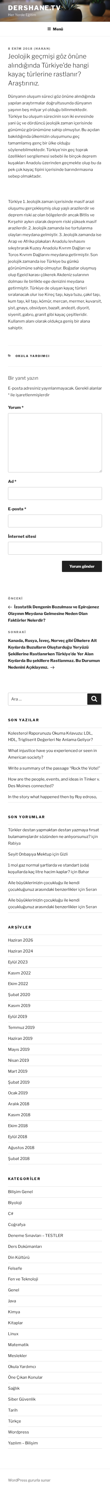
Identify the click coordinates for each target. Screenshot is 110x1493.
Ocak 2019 (18, 1093)
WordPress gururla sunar (29, 1480)
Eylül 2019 (17, 1016)
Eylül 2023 (18, 962)
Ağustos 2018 (21, 1147)
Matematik (18, 1344)
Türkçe (14, 1421)
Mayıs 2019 (19, 1049)
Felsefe (15, 1268)
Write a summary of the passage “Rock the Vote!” (54, 768)
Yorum (15, 407)
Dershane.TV (34, 8)
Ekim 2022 (18, 983)
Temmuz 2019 (21, 1027)
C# (10, 1213)
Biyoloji (15, 1202)
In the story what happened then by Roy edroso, (52, 796)
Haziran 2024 (20, 951)
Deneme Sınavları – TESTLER (35, 1235)
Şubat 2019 (19, 1082)
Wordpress (18, 1432)
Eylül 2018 (17, 1136)
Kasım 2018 (19, 1114)
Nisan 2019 (18, 1060)
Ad (12, 481)
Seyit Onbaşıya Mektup (30, 854)
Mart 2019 (18, 1071)
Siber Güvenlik (22, 1399)
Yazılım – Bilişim (23, 1443)
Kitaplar (15, 1322)
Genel (13, 1290)
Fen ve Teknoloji (23, 1279)
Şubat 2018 (19, 1158)
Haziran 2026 (20, 940)
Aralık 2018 (18, 1104)
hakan (42, 48)
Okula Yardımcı (32, 356)
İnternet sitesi (22, 536)
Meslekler (17, 1355)
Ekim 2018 (18, 1125)
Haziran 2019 (20, 1038)
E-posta (17, 509)
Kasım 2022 (19, 973)
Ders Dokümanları (25, 1246)
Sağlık (13, 1388)
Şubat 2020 (19, 994)
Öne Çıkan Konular (25, 1377)
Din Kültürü (19, 1257)
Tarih (13, 1410)
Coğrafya (16, 1224)
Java (12, 1301)
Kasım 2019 (19, 1005)
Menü (58, 29)
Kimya (14, 1312)
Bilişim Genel (20, 1191)
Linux (13, 1333)
